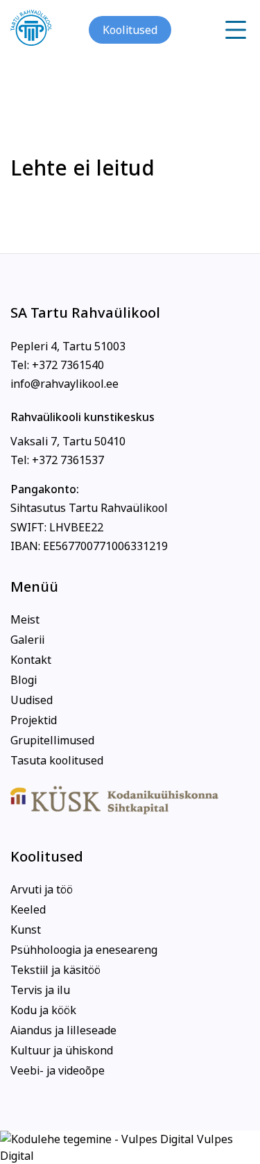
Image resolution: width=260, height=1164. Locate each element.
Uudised (31, 700)
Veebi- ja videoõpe (57, 1070)
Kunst (25, 929)
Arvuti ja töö (41, 889)
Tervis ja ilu (40, 990)
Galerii (27, 639)
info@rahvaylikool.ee (64, 383)
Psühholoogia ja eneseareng (83, 949)
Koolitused (130, 30)
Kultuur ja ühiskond (61, 1050)
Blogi (23, 679)
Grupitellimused (52, 740)
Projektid (33, 720)
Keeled (28, 909)
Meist (25, 619)
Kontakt (30, 659)
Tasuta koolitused (56, 760)
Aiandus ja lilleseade (63, 1030)
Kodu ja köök (43, 1010)
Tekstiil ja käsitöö (55, 969)
